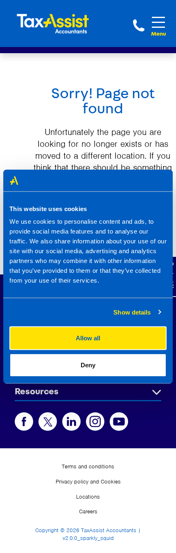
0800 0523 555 (138, 25)
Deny (88, 364)
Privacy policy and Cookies (88, 481)
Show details (132, 311)
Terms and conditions (88, 466)
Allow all (88, 338)
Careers (88, 511)
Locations (88, 496)
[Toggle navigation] (158, 22)
